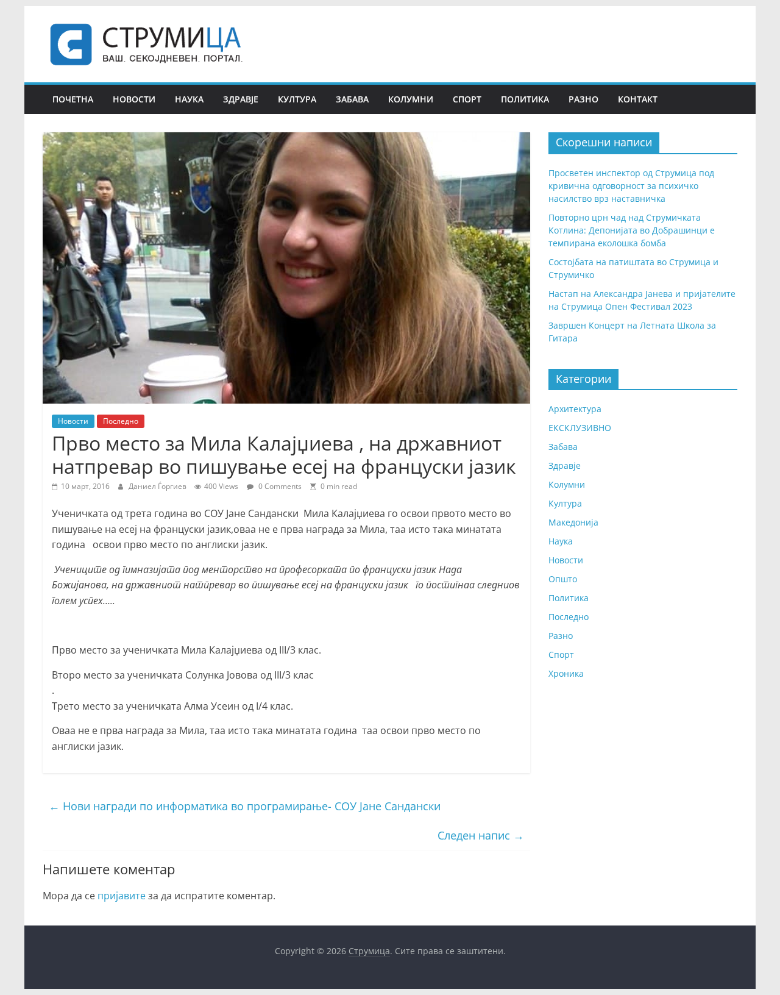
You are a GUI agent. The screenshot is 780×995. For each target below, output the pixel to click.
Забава (352, 99)
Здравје (240, 99)
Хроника (566, 673)
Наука (189, 99)
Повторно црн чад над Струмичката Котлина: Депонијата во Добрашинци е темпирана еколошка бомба (631, 230)
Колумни (410, 99)
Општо (562, 579)
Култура (297, 99)
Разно (583, 99)
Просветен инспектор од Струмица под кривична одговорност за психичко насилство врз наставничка (631, 185)
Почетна (72, 99)
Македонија (573, 522)
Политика (525, 99)
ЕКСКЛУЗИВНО (579, 427)
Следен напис (481, 835)
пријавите (122, 895)
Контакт (638, 99)
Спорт (467, 99)
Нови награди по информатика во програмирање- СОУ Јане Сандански (245, 806)
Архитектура (574, 409)
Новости (134, 99)
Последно (120, 421)
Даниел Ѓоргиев (158, 486)
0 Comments (279, 486)
